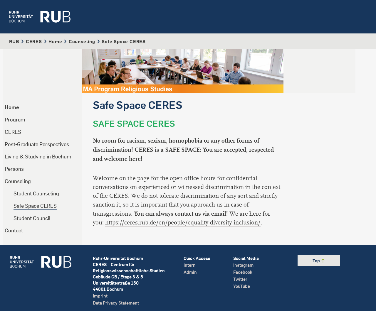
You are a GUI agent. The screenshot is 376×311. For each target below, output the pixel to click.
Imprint (100, 296)
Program (15, 119)
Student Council (32, 218)
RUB (14, 41)
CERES (34, 41)
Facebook (242, 272)
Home (55, 41)
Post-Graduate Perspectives (37, 144)
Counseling (82, 41)
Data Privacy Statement (116, 303)
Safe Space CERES (35, 205)
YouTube (241, 286)
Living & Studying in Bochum (38, 156)
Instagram (243, 265)
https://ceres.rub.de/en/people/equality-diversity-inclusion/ (183, 222)
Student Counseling (36, 193)
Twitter (240, 279)
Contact (14, 230)
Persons (14, 168)
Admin (190, 272)
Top (317, 260)
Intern (190, 265)
